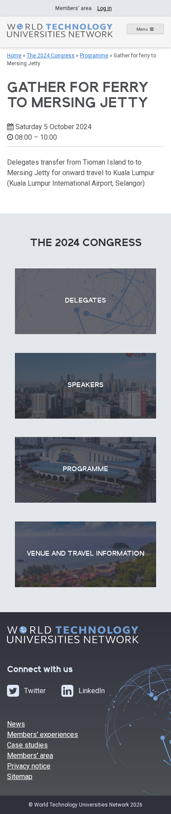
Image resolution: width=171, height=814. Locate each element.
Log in (104, 8)
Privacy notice (28, 766)
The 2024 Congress (51, 56)
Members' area (30, 755)
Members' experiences (42, 734)
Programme (94, 56)
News (16, 724)
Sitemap (19, 776)
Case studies (27, 745)
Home (14, 56)
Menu (142, 29)
